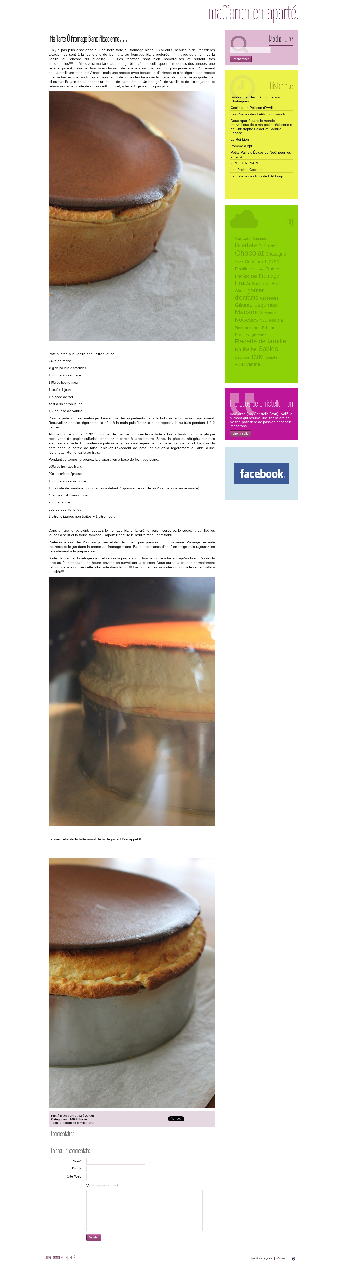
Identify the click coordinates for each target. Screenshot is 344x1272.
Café (262, 246)
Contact (281, 1258)
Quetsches (258, 335)
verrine (253, 364)
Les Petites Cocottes (247, 170)
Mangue (270, 313)
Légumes (265, 305)
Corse (272, 261)
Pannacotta (243, 328)
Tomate (271, 357)
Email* (76, 1169)
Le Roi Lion (240, 139)
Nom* (77, 1161)
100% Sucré (78, 1119)
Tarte (90, 1123)
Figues (259, 269)
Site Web (74, 1176)
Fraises (272, 268)
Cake (272, 246)
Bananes (259, 239)
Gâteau (244, 305)
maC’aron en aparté (253, 14)
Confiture (254, 261)
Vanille (240, 365)
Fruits (242, 282)
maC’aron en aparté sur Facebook (261, 473)
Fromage (269, 276)
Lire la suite (241, 433)
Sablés (268, 349)
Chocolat (249, 253)
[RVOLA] (293, 1259)
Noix (263, 320)
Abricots (243, 238)
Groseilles (269, 298)
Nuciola (276, 320)
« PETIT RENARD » (246, 163)
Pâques (242, 335)
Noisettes (246, 319)
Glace (240, 291)
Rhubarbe (246, 349)
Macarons (249, 311)
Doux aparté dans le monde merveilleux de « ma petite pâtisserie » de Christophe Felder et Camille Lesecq (261, 127)
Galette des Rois (265, 284)
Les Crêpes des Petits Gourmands (258, 114)
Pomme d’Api (241, 146)
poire (256, 328)
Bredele (246, 245)
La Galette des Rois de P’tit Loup (257, 176)
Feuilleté (243, 268)
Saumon (242, 357)
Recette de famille (73, 1123)
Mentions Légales (261, 1258)
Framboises (246, 276)
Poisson (268, 328)
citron (239, 262)
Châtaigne (275, 254)
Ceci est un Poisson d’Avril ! (253, 108)
